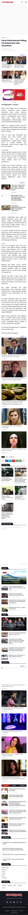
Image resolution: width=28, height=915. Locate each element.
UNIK (3, 887)
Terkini (14, 785)
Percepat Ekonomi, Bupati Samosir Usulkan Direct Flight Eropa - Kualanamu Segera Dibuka (16, 641)
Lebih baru (4, 564)
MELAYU (14, 876)
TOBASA (19, 885)
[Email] (20, 461)
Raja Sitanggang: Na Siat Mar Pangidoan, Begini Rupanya (11, 579)
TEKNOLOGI (11, 457)
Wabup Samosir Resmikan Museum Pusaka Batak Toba (16, 594)
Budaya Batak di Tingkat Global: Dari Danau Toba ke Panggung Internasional (17, 601)
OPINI (8, 37)
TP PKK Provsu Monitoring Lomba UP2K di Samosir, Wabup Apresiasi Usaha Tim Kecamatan (17, 812)
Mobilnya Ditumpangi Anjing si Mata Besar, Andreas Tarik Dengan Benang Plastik (7, 515)
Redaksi (7, 910)
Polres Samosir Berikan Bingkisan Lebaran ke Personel (17, 633)
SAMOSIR (4, 885)
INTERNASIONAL (14, 867)
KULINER (14, 874)
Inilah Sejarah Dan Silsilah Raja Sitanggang (17, 789)
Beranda (3, 37)
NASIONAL (22, 785)
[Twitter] (10, 461)
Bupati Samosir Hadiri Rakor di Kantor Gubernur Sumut (16, 656)
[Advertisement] (14, 19)
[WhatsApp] (16, 461)
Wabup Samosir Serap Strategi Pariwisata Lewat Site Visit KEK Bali (17, 831)
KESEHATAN (14, 869)
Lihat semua (24, 465)
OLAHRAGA (14, 878)
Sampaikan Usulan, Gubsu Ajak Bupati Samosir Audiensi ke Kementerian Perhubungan (17, 649)
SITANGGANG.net (13, 907)
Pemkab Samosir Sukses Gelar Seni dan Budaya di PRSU (13, 625)
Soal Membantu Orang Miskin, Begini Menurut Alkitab (6, 479)
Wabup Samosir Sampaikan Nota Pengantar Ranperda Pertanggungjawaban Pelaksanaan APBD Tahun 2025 (17, 803)
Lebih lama (23, 564)
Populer (6, 785)
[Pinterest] (13, 461)
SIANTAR (9, 885)
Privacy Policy (14, 912)
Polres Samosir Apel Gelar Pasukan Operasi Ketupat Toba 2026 (17, 588)
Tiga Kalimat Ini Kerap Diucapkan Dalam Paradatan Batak (17, 818)
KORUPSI (14, 872)
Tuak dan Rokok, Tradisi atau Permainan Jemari (20, 497)
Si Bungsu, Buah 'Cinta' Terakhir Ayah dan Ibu (7, 497)
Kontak (21, 910)
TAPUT (15, 885)
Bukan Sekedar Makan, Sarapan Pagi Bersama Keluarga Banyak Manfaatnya (20, 480)
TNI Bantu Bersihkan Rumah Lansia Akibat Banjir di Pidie (16, 796)
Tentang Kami (14, 910)
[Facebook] (6, 461)
